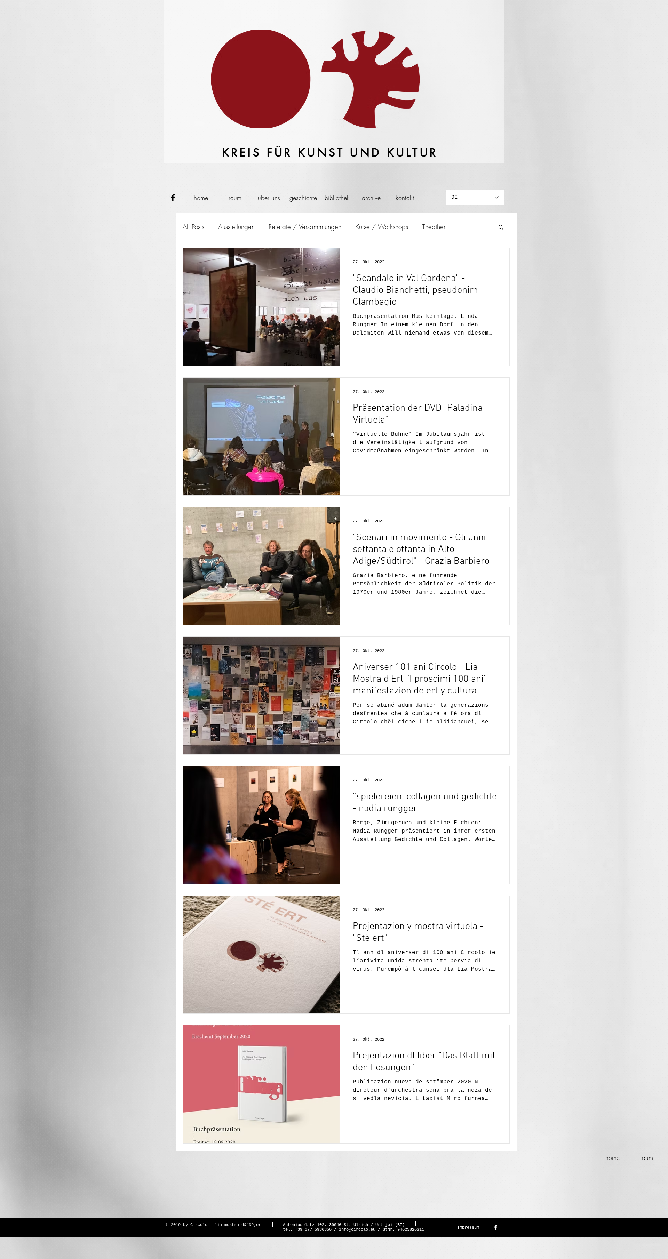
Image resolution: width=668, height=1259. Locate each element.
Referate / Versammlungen (305, 227)
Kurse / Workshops (381, 227)
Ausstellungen (236, 227)
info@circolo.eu (357, 1229)
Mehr (466, 227)
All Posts (193, 227)
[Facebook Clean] (495, 1227)
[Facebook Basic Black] (172, 197)
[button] (501, 227)
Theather (433, 227)
